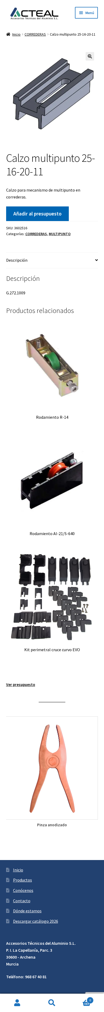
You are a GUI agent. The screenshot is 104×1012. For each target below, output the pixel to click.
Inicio (16, 34)
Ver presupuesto (20, 684)
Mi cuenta (17, 1003)
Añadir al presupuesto (37, 213)
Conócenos (23, 890)
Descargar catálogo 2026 (35, 921)
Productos (22, 880)
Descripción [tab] (16, 260)
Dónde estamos (27, 910)
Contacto (21, 900)
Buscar (52, 1003)
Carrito (80, 998)
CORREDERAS (35, 34)
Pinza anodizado (52, 824)
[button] (90, 56)
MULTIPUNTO (60, 233)
